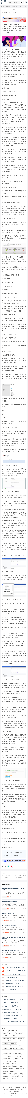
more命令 (5, 1035)
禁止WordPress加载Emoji (8, 1073)
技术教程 (13, 6)
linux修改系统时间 (13, 1030)
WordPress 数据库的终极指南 (11, 983)
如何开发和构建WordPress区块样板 (12, 1009)
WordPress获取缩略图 (19, 1058)
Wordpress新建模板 (17, 1053)
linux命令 (5, 1033)
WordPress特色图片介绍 (8, 913)
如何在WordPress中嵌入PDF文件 (12, 1006)
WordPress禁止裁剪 (17, 1056)
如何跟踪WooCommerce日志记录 (10, 950)
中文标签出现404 (6, 1063)
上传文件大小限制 (16, 1061)
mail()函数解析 (19, 1033)
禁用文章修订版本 (6, 1076)
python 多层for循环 (7, 1038)
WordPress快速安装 (19, 1051)
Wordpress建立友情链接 (8, 1051)
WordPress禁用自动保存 (8, 1058)
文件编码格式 (11, 1068)
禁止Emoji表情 (13, 1071)
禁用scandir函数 (18, 1073)
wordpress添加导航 (7, 1056)
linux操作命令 (11, 1033)
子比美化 (5, 1068)
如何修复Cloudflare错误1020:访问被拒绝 (20, 876)
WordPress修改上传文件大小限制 (10, 1043)
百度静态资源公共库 (20, 1068)
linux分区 (20, 1030)
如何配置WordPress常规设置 (10, 1018)
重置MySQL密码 (13, 1078)
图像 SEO (15, 1066)
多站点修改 (21, 1066)
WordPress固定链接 (17, 1046)
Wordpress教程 (19, 6)
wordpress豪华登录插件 (9, 989)
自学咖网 (8, 6)
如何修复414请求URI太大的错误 (7, 876)
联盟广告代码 (6, 1078)
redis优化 (15, 1038)
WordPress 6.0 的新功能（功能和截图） (13, 1015)
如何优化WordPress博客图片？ (11, 977)
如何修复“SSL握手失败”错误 (14, 855)
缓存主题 (21, 1076)
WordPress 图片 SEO (7, 1048)
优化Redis (14, 1063)
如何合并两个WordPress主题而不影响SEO (14, 971)
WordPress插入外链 (7, 1053)
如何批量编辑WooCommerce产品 (12, 1012)
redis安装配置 (21, 1038)
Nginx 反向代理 (12, 1035)
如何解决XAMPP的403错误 (9, 925)
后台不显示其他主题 (7, 1066)
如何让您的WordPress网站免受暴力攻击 (13, 980)
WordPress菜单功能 (7, 1061)
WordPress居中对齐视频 (18, 1048)
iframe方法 (5, 1030)
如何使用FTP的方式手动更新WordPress (13, 1002)
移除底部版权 (15, 1076)
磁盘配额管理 (6, 1071)
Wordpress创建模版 (7, 1046)
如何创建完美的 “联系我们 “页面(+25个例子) (14, 974)
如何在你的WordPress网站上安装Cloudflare (14, 999)
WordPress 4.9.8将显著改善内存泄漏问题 (13, 967)
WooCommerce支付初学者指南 (10, 901)
